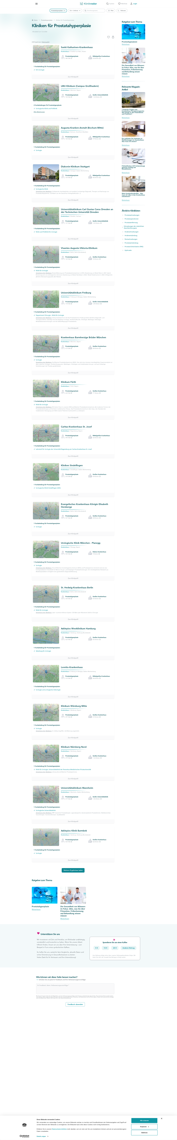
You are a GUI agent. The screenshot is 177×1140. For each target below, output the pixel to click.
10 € (105, 948)
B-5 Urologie (40, 70)
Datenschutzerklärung (66, 998)
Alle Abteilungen (39, 112)
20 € (115, 948)
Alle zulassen (144, 1120)
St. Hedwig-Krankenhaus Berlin (77, 587)
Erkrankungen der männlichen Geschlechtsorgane (134, 227)
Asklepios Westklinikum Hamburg (78, 628)
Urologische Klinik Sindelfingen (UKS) (48, 488)
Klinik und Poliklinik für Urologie (46, 232)
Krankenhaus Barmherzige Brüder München (83, 337)
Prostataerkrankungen (132, 215)
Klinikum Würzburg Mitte (74, 706)
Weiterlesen (36, 909)
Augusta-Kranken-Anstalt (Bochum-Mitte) (82, 127)
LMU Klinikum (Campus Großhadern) (80, 86)
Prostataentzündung (131, 243)
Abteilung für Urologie (43, 651)
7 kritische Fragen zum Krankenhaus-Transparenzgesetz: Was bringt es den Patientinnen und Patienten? (133, 112)
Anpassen (143, 1126)
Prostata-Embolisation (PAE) (134, 247)
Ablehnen (144, 1132)
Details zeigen (41, 1136)
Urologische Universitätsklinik (46, 810)
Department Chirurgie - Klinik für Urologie (50, 315)
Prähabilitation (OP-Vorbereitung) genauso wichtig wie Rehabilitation (133, 167)
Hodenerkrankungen (131, 232)
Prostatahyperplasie (46, 20)
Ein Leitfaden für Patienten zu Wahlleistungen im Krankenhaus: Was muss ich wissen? (133, 140)
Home (36, 20)
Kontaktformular (42, 998)
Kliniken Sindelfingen (72, 465)
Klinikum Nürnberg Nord (73, 747)
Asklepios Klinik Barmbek (74, 830)
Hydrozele (128, 250)
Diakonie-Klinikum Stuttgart (75, 166)
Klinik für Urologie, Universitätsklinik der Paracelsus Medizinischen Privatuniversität (63, 769)
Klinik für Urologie (42, 271)
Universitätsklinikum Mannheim (77, 788)
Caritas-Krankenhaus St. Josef (76, 426)
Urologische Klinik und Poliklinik (46, 108)
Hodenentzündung (131, 235)
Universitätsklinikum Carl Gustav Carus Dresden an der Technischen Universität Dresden (87, 210)
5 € (96, 948)
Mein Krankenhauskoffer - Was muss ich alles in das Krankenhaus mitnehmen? (133, 195)
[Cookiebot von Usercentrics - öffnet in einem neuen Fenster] (24, 1136)
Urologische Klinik (42, 189)
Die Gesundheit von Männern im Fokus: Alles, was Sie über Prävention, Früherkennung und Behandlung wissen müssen (72, 911)
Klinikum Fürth (68, 382)
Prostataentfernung (131, 223)
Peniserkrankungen (131, 239)
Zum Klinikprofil (73, 77)
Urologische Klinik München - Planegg (80, 543)
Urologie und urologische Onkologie (48, 690)
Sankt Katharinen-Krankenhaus (77, 47)
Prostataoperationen (131, 219)
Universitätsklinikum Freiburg (76, 292)
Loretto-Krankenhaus (72, 667)
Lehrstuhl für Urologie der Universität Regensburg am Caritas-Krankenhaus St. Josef (64, 449)
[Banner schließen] (161, 1118)
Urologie (39, 150)
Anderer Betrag (129, 948)
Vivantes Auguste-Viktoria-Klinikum (79, 248)
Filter (112, 10)
